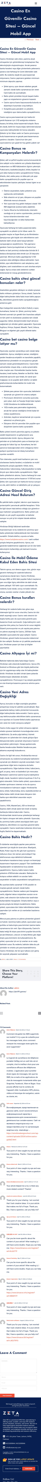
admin (3, 959)
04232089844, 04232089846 (15, 1443)
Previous (30, 40)
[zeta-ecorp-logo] (6, 3)
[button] (1, 1013)
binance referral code (12, 1164)
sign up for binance (11, 1217)
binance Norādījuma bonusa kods (15, 1182)
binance (9, 1146)
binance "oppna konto (12, 1279)
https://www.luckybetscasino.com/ (14, 539)
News (15, 959)
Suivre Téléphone (11, 1030)
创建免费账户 (10, 1303)
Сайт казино (10, 1103)
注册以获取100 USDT (12, 1234)
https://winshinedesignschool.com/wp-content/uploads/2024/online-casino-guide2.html (22, 1136)
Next (37, 40)
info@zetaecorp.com (13, 1447)
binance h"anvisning (12, 1258)
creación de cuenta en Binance (14, 1196)
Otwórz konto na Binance (13, 1320)
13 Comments (22, 959)
